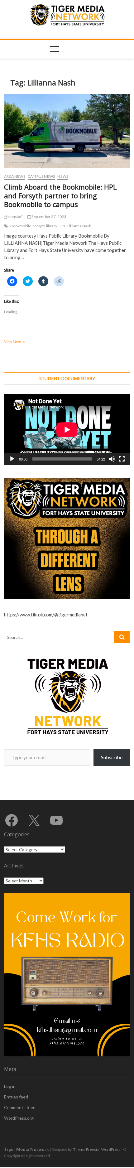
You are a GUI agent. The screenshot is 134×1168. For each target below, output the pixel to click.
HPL (62, 226)
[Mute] (112, 459)
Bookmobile (20, 226)
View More (22, 342)
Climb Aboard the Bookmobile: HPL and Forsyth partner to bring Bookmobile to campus (60, 195)
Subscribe (111, 757)
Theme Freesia (86, 1149)
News (62, 176)
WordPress (111, 1149)
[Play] (12, 459)
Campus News (41, 176)
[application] (67, 429)
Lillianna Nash (79, 226)
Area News (14, 176)
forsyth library (45, 226)
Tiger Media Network (26, 1149)
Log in (10, 1086)
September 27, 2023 (48, 216)
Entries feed (16, 1096)
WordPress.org (19, 1118)
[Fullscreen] (122, 459)
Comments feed (20, 1107)
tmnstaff (15, 216)
